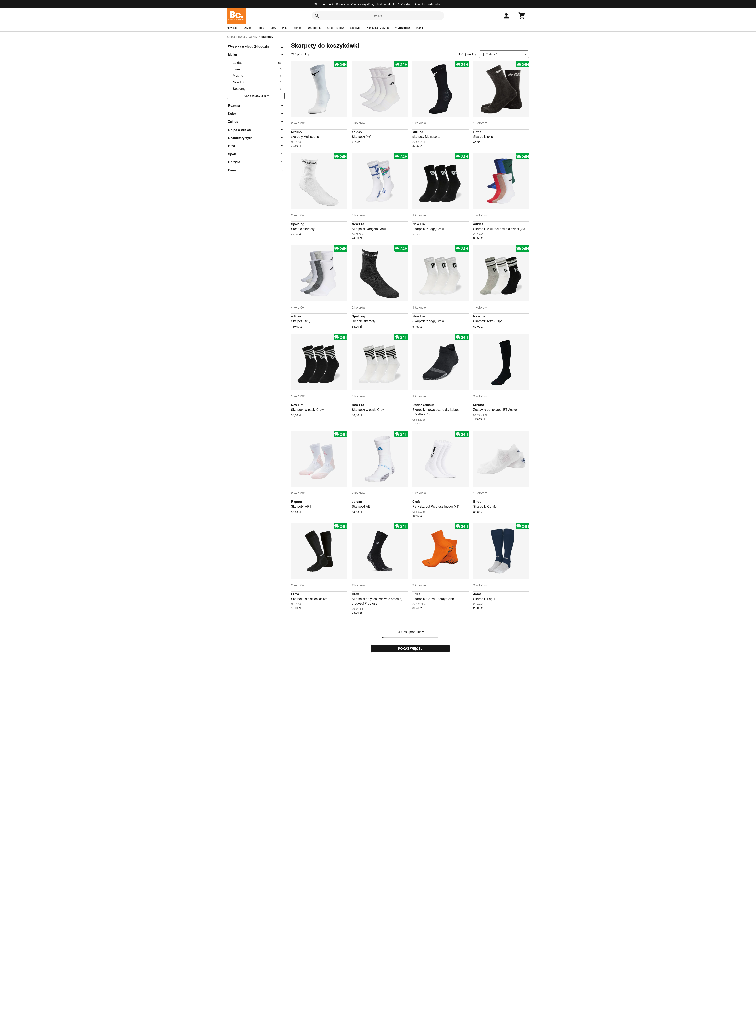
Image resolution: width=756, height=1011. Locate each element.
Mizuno (296, 132)
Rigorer (296, 501)
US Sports (314, 28)
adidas (357, 132)
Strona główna (236, 37)
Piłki (284, 28)
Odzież (248, 28)
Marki (419, 28)
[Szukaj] (317, 15)
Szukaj (378, 15)
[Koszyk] (522, 16)
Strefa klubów (335, 28)
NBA (273, 28)
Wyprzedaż (402, 28)
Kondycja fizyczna (378, 28)
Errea (477, 132)
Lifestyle (355, 28)
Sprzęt (298, 28)
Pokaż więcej (410, 648)
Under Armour (423, 404)
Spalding (297, 224)
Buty (261, 28)
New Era (358, 224)
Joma (477, 594)
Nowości (232, 28)
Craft (416, 501)
